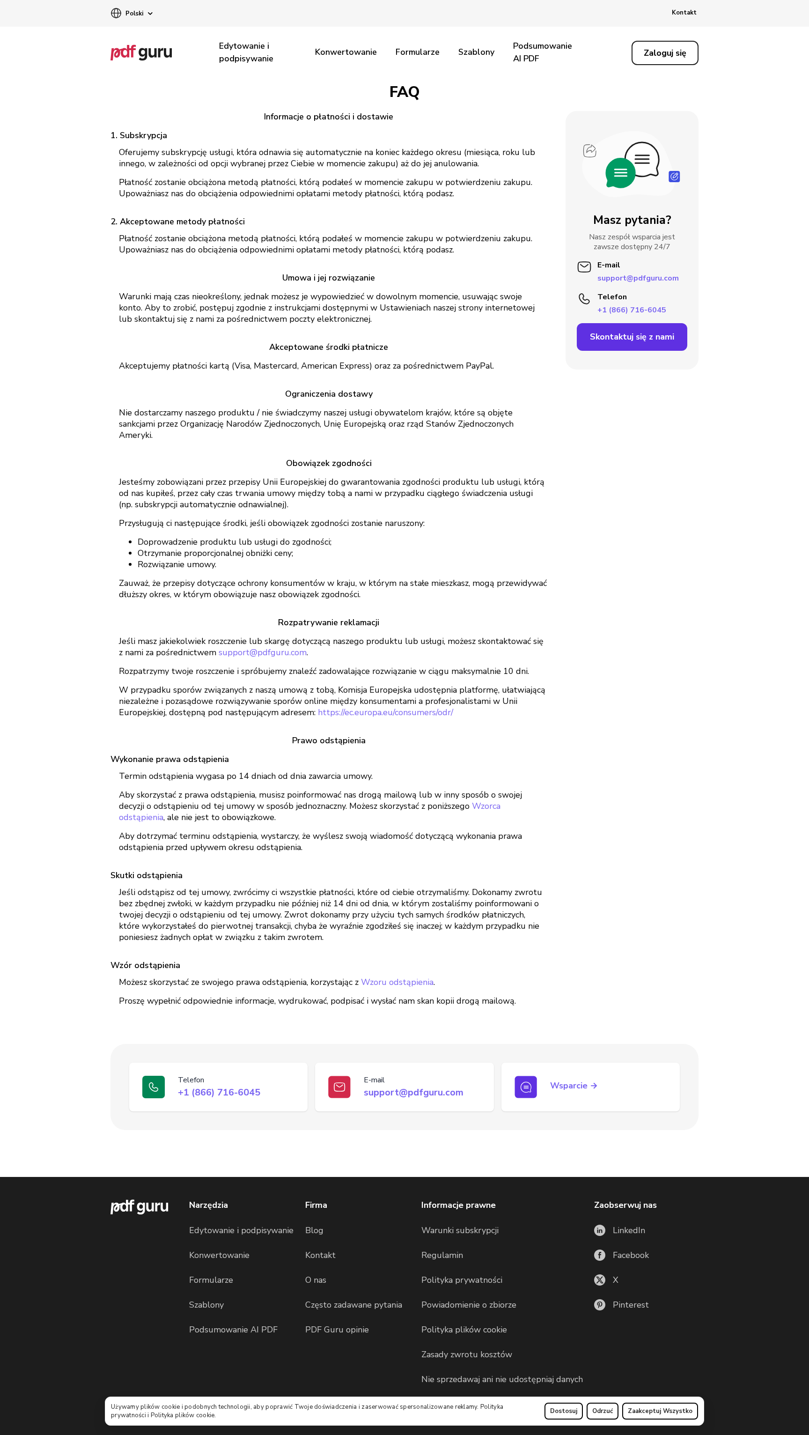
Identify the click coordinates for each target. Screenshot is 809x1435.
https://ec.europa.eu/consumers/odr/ (385, 712)
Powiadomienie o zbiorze (468, 1304)
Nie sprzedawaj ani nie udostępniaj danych (502, 1379)
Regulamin (442, 1255)
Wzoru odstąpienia (397, 982)
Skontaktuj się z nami (632, 336)
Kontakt (684, 12)
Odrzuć (602, 1411)
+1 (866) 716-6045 (631, 309)
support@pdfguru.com (263, 652)
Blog (314, 1230)
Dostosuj (563, 1411)
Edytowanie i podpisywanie (246, 52)
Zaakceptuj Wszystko (660, 1411)
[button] (131, 14)
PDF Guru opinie (337, 1329)
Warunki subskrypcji (460, 1230)
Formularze (418, 52)
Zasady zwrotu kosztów (466, 1354)
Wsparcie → (574, 1085)
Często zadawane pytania (353, 1304)
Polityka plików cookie (183, 1415)
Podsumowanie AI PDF (542, 52)
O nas (315, 1280)
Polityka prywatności (461, 1280)
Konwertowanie (346, 52)
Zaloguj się (665, 53)
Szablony (476, 52)
